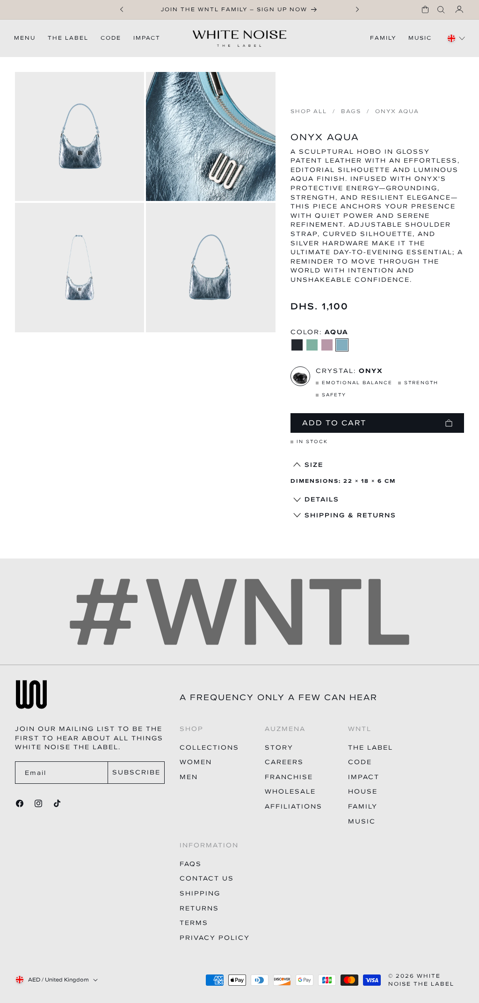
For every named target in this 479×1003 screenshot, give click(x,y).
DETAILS (322, 499)
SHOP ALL (308, 111)
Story (279, 747)
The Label (370, 747)
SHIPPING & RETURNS (350, 515)
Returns (199, 908)
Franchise (289, 777)
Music (362, 821)
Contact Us (207, 878)
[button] (425, 9)
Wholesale (290, 791)
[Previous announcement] (121, 9)
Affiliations (293, 806)
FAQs (191, 864)
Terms (194, 923)
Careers (284, 762)
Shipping (200, 893)
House (362, 791)
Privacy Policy (215, 938)
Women (196, 762)
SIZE (314, 465)
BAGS (351, 111)
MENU (25, 38)
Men (189, 777)
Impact (363, 777)
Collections (209, 747)
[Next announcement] (357, 9)
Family (362, 806)
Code (360, 762)
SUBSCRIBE (136, 772)
